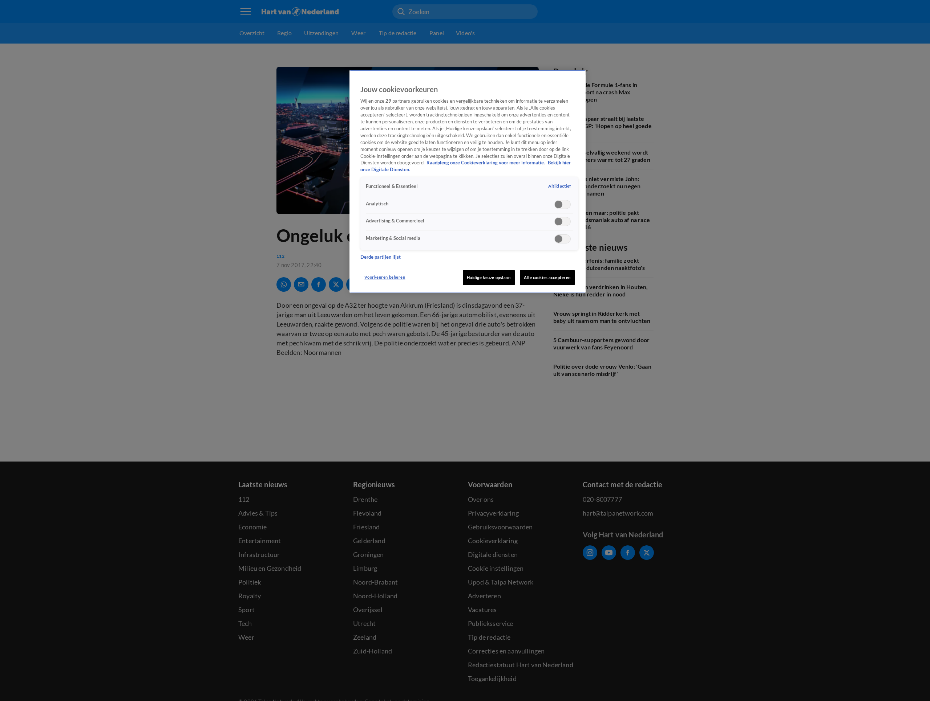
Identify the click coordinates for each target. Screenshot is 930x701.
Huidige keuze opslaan (489, 277)
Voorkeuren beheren (384, 277)
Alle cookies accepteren (547, 277)
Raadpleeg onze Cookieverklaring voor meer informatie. (486, 163)
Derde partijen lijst (380, 257)
